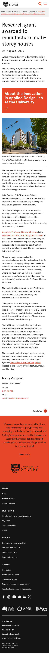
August (32, 12)
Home (3, 12)
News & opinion (14, 12)
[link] (24, 494)
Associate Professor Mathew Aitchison (20, 232)
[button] (40, 4)
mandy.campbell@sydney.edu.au (15, 398)
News (25, 12)
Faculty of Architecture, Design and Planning (22, 235)
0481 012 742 (7, 391)
